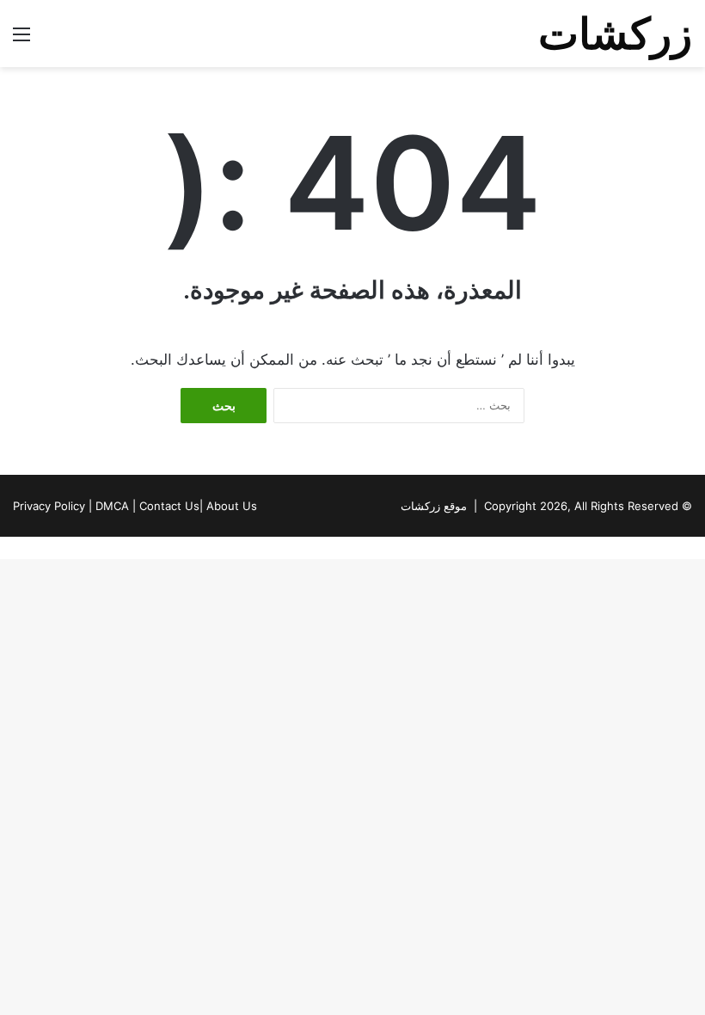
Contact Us (169, 506)
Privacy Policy (49, 506)
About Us (231, 506)
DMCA (112, 506)
